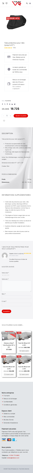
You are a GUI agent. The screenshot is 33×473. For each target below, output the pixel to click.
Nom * (4, 294)
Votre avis (5, 279)
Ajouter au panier (21, 115)
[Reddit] (14, 104)
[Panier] (3, 3)
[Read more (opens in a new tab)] (16, 84)
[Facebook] (2, 104)
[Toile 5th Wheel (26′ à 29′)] (9, 360)
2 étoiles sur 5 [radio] (4, 275)
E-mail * (4, 301)
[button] (27, 3)
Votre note (5, 273)
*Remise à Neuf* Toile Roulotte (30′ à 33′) (9, 345)
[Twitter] (5, 104)
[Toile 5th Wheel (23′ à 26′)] (24, 336)
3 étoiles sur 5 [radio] (5, 275)
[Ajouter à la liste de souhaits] (4, 121)
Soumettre (6, 311)
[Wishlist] (7, 3)
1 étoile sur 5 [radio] (2, 275)
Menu (30, 3)
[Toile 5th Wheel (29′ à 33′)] (24, 360)
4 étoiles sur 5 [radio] (7, 275)
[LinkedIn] (12, 104)
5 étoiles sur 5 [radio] (8, 275)
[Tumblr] (10, 104)
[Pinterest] (7, 104)
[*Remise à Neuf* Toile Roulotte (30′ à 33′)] (9, 336)
